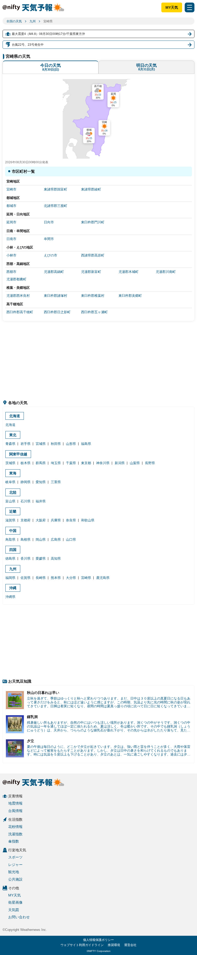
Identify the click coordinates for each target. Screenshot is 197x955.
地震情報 (15, 803)
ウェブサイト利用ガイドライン (82, 945)
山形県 (71, 444)
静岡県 (26, 482)
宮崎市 (11, 189)
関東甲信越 (18, 454)
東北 (12, 435)
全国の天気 (14, 21)
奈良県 (71, 520)
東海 (12, 473)
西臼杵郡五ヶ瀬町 (94, 312)
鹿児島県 (103, 578)
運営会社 (130, 945)
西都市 (11, 272)
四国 (12, 550)
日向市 (49, 222)
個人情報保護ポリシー (98, 940)
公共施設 (15, 879)
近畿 (12, 511)
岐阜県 (10, 482)
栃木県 (26, 463)
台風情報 (15, 811)
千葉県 (71, 463)
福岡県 (10, 578)
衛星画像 (15, 902)
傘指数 (13, 841)
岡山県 (41, 539)
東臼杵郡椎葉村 (92, 296)
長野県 (150, 463)
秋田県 (56, 444)
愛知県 (41, 482)
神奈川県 (103, 463)
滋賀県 (10, 520)
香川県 (26, 558)
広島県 (56, 539)
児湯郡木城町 (129, 272)
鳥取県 (10, 539)
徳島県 (10, 558)
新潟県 (120, 463)
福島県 (86, 444)
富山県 (10, 501)
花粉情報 (15, 827)
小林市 (11, 255)
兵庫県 (56, 520)
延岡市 (11, 222)
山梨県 (135, 463)
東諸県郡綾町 (91, 189)
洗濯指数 (15, 834)
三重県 (56, 482)
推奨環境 (114, 945)
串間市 (49, 239)
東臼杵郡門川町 (92, 222)
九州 (32, 21)
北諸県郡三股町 (55, 206)
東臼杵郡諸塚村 (55, 296)
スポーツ (15, 857)
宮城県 (41, 444)
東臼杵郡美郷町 (130, 296)
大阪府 (41, 520)
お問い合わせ (19, 917)
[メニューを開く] (189, 7)
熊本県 (56, 578)
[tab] (50, 67)
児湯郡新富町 (91, 272)
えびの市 (50, 255)
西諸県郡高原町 (92, 255)
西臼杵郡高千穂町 (19, 312)
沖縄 (12, 588)
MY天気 (171, 7)
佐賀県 (26, 578)
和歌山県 (87, 520)
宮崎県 (86, 578)
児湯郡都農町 (16, 279)
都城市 (11, 206)
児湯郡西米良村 (18, 296)
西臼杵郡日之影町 (57, 312)
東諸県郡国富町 (55, 189)
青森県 (10, 444)
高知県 (56, 558)
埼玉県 (56, 463)
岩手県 (26, 444)
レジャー (15, 865)
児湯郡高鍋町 (54, 272)
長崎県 (41, 578)
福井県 (41, 501)
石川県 (26, 501)
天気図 (13, 910)
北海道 (14, 416)
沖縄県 (10, 597)
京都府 (26, 520)
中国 (12, 531)
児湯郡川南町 (166, 272)
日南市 (11, 239)
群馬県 (41, 463)
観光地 (13, 872)
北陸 (12, 492)
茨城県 (10, 463)
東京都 (86, 463)
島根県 (26, 539)
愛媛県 (41, 558)
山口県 (71, 539)
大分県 (71, 578)
